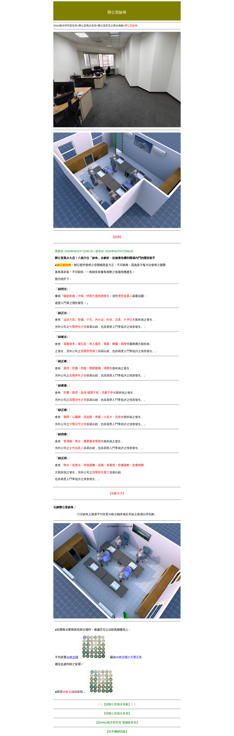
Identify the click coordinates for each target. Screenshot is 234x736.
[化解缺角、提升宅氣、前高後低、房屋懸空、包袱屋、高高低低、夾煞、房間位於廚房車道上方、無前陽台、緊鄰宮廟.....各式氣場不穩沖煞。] (94, 657)
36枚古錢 (72, 657)
